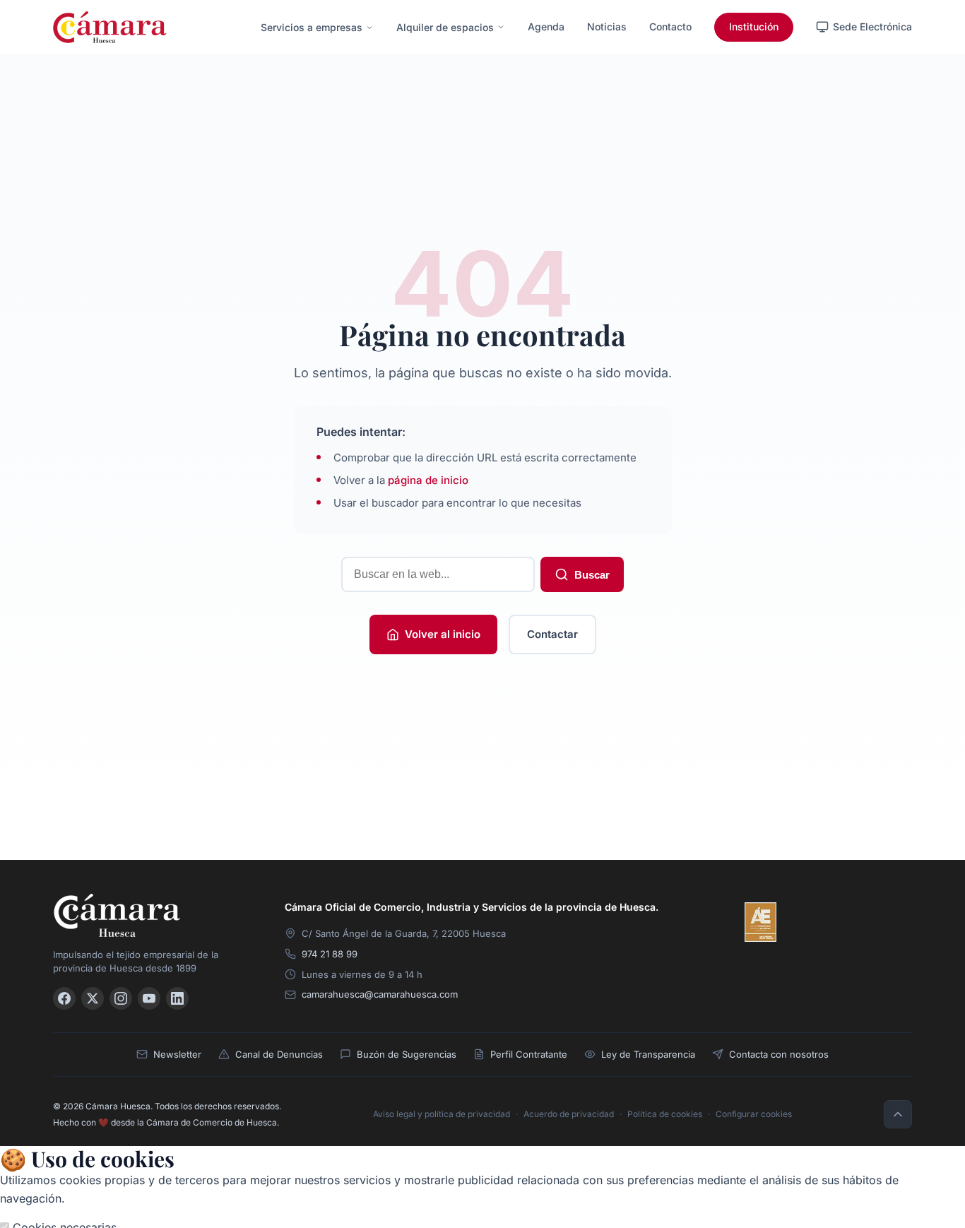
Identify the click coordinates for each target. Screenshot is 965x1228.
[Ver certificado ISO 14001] (892, 922)
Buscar (592, 575)
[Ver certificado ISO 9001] (802, 922)
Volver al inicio (442, 634)
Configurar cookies (754, 1114)
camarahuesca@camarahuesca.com (380, 994)
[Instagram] (120, 998)
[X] (92, 998)
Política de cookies (664, 1114)
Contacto (670, 26)
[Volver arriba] (898, 1114)
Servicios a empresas (311, 27)
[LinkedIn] (177, 998)
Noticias (607, 26)
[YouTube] (149, 998)
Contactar (552, 634)
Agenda (546, 26)
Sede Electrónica (872, 26)
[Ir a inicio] (152, 915)
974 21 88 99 (329, 954)
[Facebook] (64, 998)
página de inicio (428, 480)
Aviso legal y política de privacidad (441, 1114)
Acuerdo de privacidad (568, 1114)
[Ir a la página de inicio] (110, 27)
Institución (753, 26)
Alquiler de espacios (445, 27)
